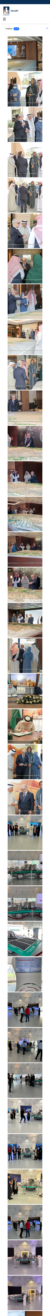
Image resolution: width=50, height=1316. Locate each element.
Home (9, 28)
